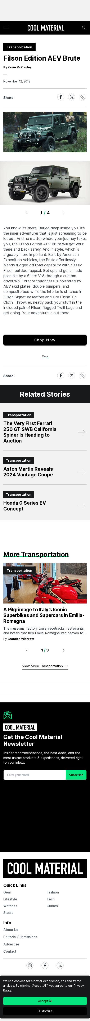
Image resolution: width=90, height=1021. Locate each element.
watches (10, 906)
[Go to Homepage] (46, 28)
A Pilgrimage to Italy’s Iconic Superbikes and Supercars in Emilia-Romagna (44, 615)
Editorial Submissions (20, 937)
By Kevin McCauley (17, 67)
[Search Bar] (84, 27)
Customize (45, 1011)
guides (52, 906)
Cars (45, 356)
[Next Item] (64, 213)
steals (8, 913)
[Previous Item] (26, 213)
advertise (11, 944)
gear (7, 892)
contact (9, 951)
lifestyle (10, 899)
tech (51, 899)
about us (10, 930)
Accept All (45, 1001)
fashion (53, 892)
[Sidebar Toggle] (6, 28)
